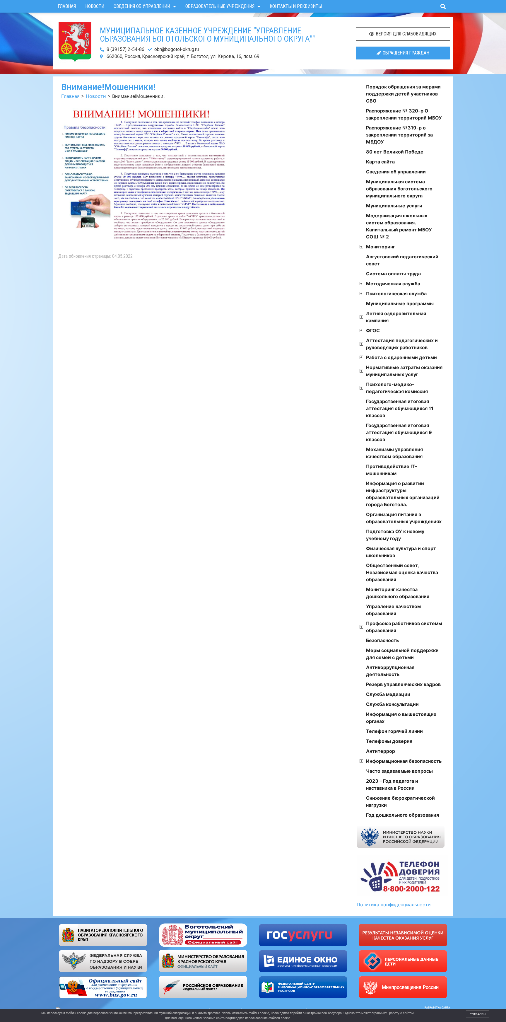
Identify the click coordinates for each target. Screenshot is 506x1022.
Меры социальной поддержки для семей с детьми (402, 653)
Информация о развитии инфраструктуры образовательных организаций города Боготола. (403, 493)
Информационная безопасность (404, 761)
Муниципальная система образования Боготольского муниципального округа (399, 189)
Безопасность (382, 640)
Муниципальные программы (400, 303)
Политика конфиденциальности (394, 904)
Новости (94, 6)
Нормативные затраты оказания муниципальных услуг (404, 370)
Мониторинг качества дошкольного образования (397, 592)
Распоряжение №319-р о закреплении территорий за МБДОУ (399, 135)
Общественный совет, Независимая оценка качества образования (402, 572)
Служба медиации (388, 694)
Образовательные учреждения (219, 6)
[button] (443, 6)
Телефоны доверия (389, 741)
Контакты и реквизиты (296, 6)
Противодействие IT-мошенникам (391, 469)
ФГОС (373, 330)
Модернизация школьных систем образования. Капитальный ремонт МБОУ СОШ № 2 (399, 226)
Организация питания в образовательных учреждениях (404, 517)
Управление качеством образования (393, 609)
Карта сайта (380, 162)
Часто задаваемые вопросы (399, 771)
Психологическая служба (396, 293)
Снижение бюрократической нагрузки (400, 801)
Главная (67, 6)
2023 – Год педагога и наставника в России (392, 784)
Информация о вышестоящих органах (401, 717)
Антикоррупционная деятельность (390, 670)
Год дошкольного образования (402, 815)
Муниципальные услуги (394, 206)
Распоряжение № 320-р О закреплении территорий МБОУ (404, 114)
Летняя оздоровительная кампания (396, 316)
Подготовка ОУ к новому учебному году (395, 534)
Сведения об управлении (142, 6)
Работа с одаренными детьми (401, 357)
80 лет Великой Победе (394, 152)
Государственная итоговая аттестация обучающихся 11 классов (399, 408)
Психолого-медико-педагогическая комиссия (397, 387)
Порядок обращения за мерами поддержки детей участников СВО (403, 94)
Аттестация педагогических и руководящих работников (402, 343)
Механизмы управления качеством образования (394, 452)
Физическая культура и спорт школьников (401, 551)
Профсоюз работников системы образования (404, 626)
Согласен (478, 1014)
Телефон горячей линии (394, 731)
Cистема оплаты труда (393, 274)
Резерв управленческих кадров (403, 684)
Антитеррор (380, 751)
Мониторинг (380, 247)
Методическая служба (393, 283)
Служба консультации (392, 704)
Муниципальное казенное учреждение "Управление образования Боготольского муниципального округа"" (207, 35)
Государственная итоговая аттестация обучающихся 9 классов (399, 432)
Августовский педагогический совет (402, 260)
